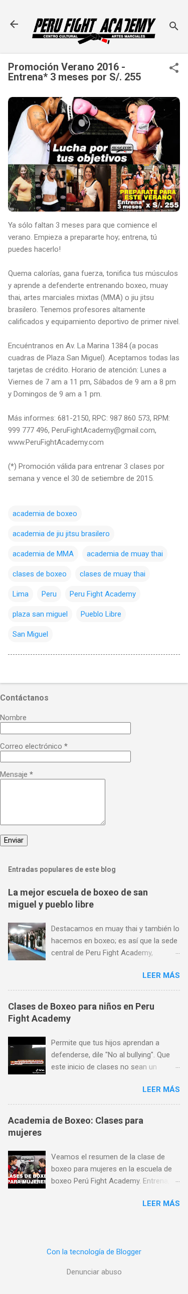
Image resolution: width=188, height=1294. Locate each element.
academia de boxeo (45, 513)
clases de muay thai (112, 573)
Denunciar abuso (94, 1271)
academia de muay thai (125, 553)
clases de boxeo (40, 573)
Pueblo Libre (101, 614)
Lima (21, 594)
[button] (174, 69)
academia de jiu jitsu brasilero (61, 533)
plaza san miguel (40, 614)
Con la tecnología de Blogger (94, 1251)
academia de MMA (43, 553)
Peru (49, 594)
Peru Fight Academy (103, 594)
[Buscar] (174, 27)
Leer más (161, 975)
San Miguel (30, 634)
